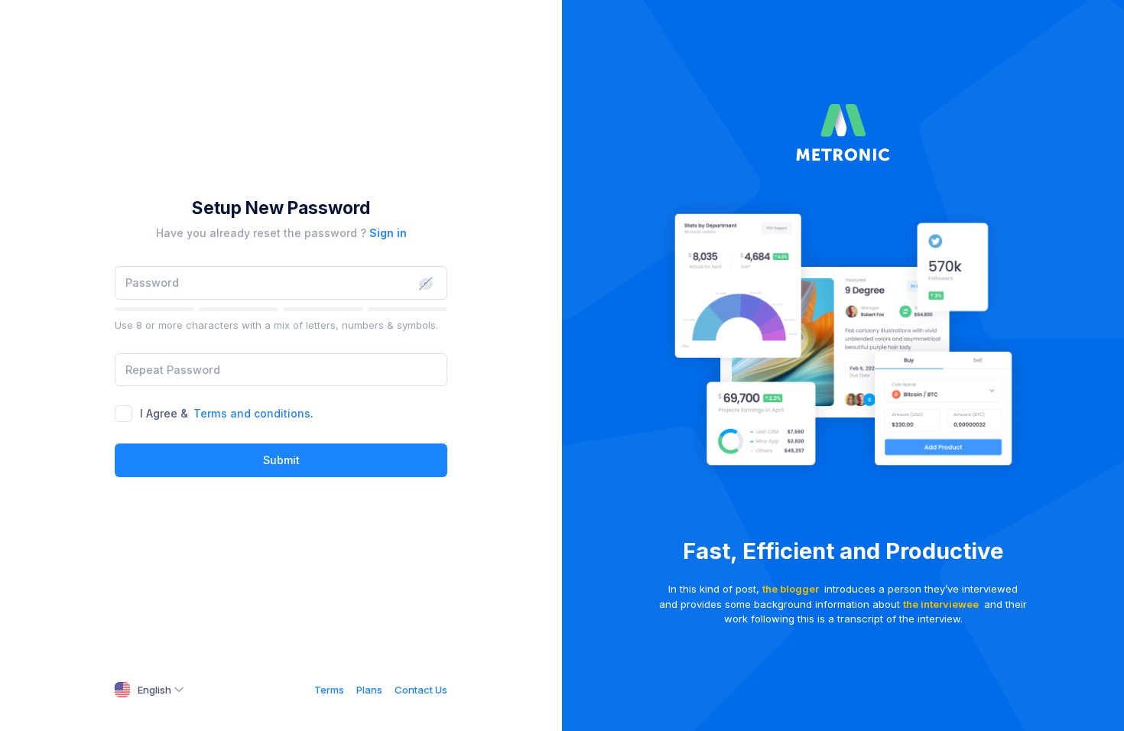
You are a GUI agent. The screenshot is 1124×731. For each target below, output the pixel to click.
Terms (329, 690)
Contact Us (421, 690)
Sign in (388, 232)
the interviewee (941, 604)
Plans (369, 690)
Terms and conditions (251, 413)
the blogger (790, 589)
